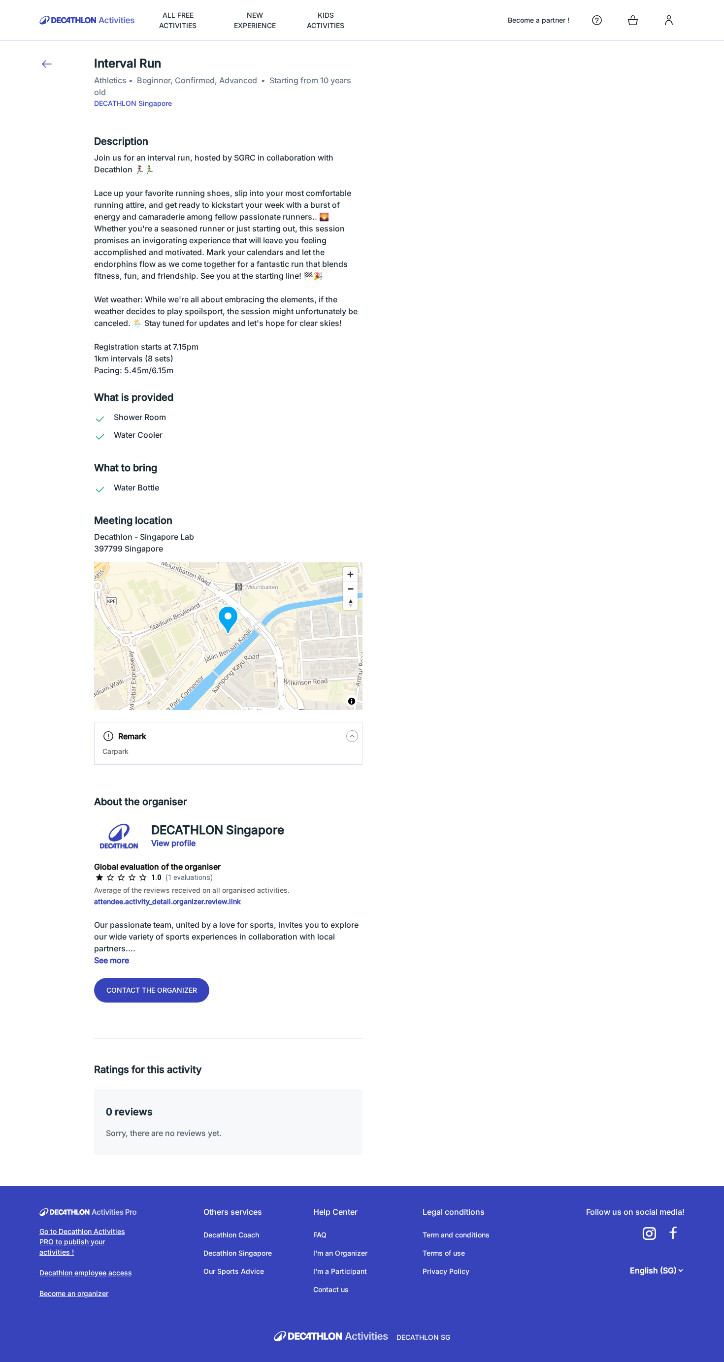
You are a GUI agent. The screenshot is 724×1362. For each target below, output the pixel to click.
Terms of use (444, 1253)
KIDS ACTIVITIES (325, 20)
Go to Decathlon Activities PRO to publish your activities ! (82, 1241)
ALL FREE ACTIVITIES (178, 20)
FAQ (320, 1235)
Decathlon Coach (231, 1235)
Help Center (335, 1212)
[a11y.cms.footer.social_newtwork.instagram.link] (649, 1233)
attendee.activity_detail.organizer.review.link (167, 901)
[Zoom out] (350, 589)
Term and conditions (456, 1235)
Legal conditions (454, 1212)
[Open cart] (633, 20)
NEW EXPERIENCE (255, 20)
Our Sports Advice (233, 1271)
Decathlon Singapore (237, 1253)
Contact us (331, 1289)
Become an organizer (73, 1293)
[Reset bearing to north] (350, 603)
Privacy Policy (446, 1271)
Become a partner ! (538, 20)
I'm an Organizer (340, 1253)
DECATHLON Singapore (133, 103)
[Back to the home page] (87, 20)
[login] (669, 20)
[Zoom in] (350, 574)
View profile (173, 843)
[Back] (46, 64)
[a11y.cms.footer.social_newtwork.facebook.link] (673, 1233)
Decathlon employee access (85, 1272)
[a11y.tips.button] (352, 736)
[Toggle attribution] (352, 701)
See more (111, 960)
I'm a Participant (340, 1271)
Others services (232, 1212)
